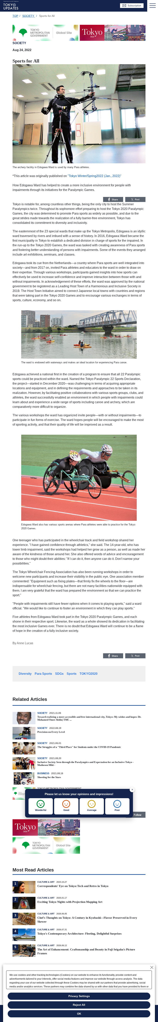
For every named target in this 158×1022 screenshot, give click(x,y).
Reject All (79, 1004)
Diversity (25, 673)
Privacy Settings (79, 996)
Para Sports (43, 673)
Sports (71, 673)
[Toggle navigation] (152, 6)
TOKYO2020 (88, 673)
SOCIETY (28, 15)
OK (79, 1013)
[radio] (41, 806)
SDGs (59, 673)
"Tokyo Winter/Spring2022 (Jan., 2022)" (94, 176)
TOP (15, 15)
